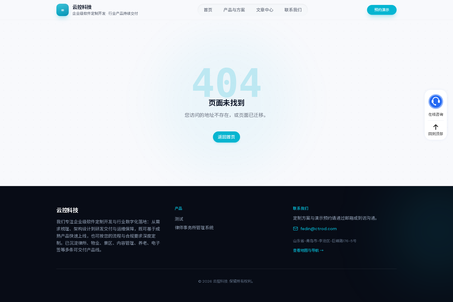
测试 (179, 219)
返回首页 (226, 137)
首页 (208, 10)
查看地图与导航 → (308, 250)
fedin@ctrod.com (318, 228)
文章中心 (264, 10)
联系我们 (293, 10)
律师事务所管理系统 (194, 227)
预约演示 (381, 9)
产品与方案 (234, 10)
